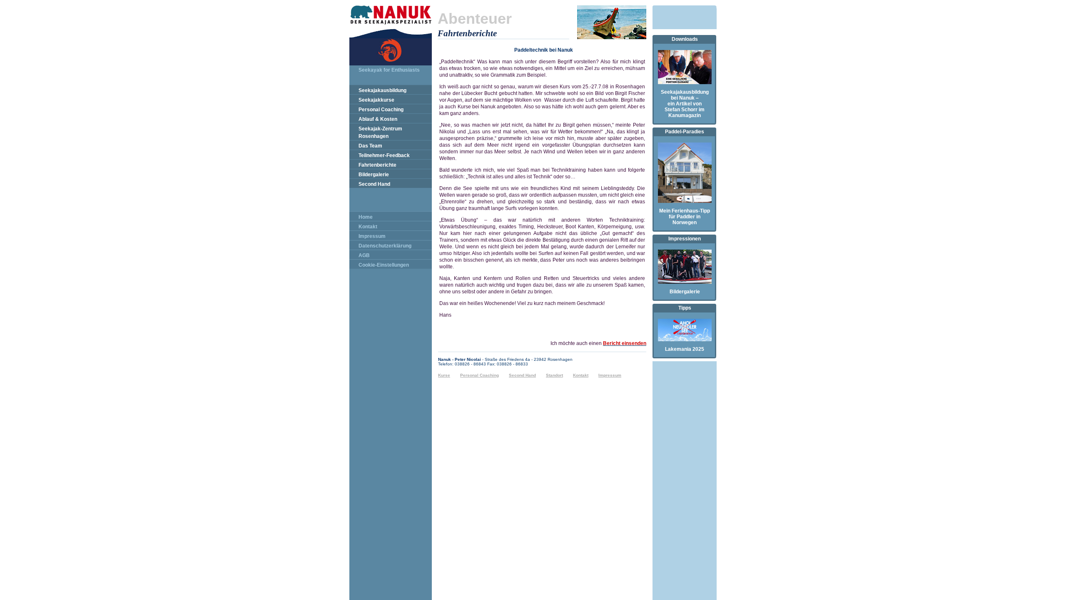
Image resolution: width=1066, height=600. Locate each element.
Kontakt (368, 227)
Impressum (372, 236)
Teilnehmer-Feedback (384, 155)
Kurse (444, 375)
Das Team (370, 146)
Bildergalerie (374, 175)
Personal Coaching (381, 109)
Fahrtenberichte (377, 165)
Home (366, 217)
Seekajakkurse (376, 100)
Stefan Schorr (681, 109)
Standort (554, 375)
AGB (364, 255)
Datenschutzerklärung (385, 246)
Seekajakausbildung (382, 90)
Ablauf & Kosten (378, 119)
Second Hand (374, 184)
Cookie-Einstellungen (384, 265)
